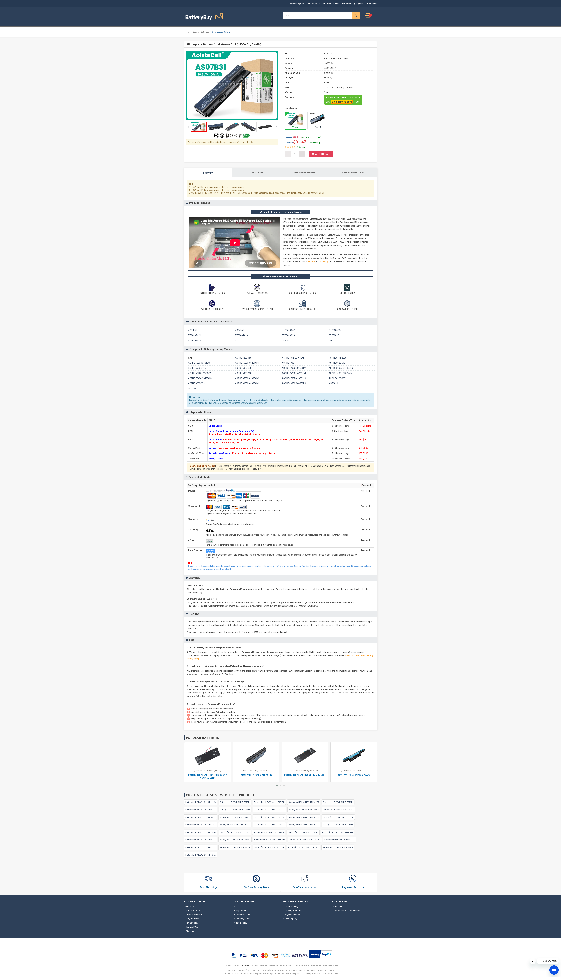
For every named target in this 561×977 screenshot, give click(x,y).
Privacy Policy (192, 922)
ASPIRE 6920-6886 (244, 373)
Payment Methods (293, 914)
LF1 (330, 340)
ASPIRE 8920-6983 (337, 378)
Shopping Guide (298, 3)
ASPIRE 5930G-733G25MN (294, 368)
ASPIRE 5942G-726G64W (199, 373)
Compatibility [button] (256, 172)
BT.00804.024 (288, 335)
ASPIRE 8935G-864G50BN (294, 383)
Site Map (190, 931)
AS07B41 (192, 330)
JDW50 (285, 340)
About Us (190, 906)
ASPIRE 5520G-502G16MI (247, 363)
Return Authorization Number (347, 910)
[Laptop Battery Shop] (207, 16)
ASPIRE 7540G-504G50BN (200, 378)
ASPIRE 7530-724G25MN (340, 373)
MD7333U (192, 388)
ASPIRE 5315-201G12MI (293, 358)
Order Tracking (332, 3)
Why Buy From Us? (194, 918)
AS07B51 (239, 330)
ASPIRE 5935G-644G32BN (341, 368)
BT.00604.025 (335, 330)
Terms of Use (192, 927)
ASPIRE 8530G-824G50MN (247, 378)
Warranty (324, 261)
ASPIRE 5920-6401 (337, 363)
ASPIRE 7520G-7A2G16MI (294, 373)
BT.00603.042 (288, 330)
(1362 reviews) (301, 147)
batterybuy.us (244, 965)
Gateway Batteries (200, 32)
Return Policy (241, 922)
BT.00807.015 (194, 340)
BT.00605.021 (194, 335)
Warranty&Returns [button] (352, 172)
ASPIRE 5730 (288, 363)
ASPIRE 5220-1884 (244, 358)
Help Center (241, 910)
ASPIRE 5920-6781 (244, 368)
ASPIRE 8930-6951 (197, 383)
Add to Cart (322, 154)
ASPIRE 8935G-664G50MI (247, 383)
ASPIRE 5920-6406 (197, 368)
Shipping (373, 3)
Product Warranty (194, 914)
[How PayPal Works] (320, 954)
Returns (347, 3)
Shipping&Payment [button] (304, 172)
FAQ (237, 906)
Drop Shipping (291, 918)
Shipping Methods (293, 910)
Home (186, 32)
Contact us (315, 3)
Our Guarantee (193, 910)
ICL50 (237, 340)
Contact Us (339, 906)
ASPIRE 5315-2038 (337, 358)
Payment (360, 3)
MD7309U (333, 383)
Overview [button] (208, 173)
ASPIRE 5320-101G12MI (199, 363)
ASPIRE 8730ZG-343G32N (294, 378)
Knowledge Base (243, 918)
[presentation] (208, 172)
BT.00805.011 (335, 335)
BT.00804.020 (241, 335)
